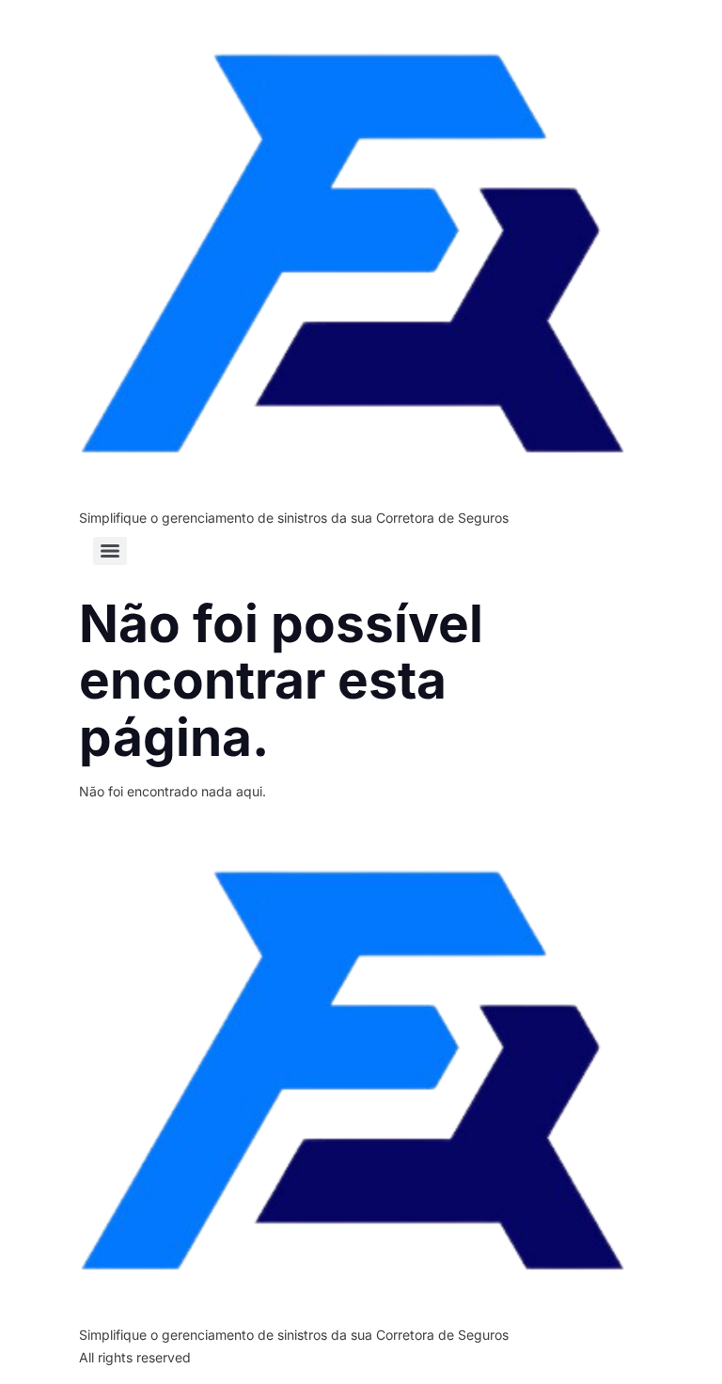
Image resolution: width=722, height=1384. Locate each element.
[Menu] (110, 551)
